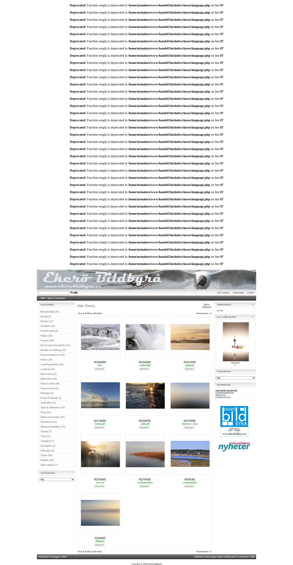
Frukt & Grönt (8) (49, 331)
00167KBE (190, 362)
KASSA (250, 293)
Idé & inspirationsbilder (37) (55, 345)
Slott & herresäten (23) (52, 417)
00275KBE (100, 479)
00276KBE (145, 479)
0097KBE (189, 479)
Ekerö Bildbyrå (155, 564)
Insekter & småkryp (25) (53, 350)
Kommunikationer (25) (52, 355)
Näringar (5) (47, 393)
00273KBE (190, 420)
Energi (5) (45, 316)
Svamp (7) (46, 431)
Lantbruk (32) (47, 369)
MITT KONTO (223, 293)
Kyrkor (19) (46, 359)
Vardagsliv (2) (47, 445)
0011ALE (235, 363)
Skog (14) (45, 412)
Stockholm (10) (48, 422)
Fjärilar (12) (46, 321)
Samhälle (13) (48, 402)
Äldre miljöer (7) (49, 465)
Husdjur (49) (47, 340)
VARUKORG (238, 293)
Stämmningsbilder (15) (52, 426)
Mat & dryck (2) (48, 374)
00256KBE (145, 420)
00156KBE (100, 362)
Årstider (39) (47, 460)
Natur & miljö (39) (49, 383)
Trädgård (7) (47, 441)
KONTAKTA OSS (223, 397)
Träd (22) (45, 436)
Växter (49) (46, 455)
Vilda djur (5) (47, 450)
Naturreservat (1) (49, 388)
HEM (43, 298)
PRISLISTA (220, 395)
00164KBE (145, 362)
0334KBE (100, 538)
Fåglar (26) (46, 335)
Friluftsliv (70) (47, 326)
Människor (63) (48, 378)
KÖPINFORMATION (224, 393)
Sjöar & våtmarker (56, 298)
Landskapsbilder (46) (52, 364)
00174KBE (100, 420)
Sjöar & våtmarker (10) (52, 407)
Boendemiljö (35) (49, 311)
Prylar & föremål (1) (50, 398)
